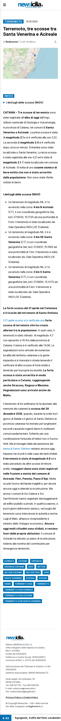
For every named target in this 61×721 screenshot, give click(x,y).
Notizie (41, 566)
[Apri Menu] (4, 5)
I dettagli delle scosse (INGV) (24, 102)
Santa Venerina (13, 578)
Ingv (30, 566)
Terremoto (13, 21)
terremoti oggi (23, 584)
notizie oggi (33, 572)
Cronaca (36, 561)
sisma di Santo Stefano (16, 448)
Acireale (9, 561)
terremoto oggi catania (18, 595)
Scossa (30, 578)
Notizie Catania (13, 572)
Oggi (46, 572)
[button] (30, 63)
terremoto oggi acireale (18, 589)
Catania (22, 561)
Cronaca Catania (14, 566)
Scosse (43, 578)
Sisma (7, 584)
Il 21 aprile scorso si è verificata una (24, 320)
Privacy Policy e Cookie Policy (22, 697)
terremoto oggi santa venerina (22, 601)
